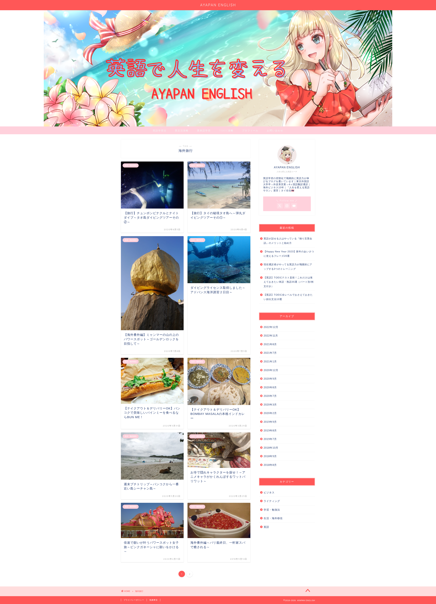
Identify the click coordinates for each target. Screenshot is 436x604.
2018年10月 (271, 447)
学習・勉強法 (272, 509)
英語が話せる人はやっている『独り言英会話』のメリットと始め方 (288, 240)
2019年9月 (270, 421)
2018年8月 (270, 464)
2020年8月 (270, 387)
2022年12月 (271, 327)
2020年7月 (270, 395)
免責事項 (153, 600)
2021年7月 (270, 352)
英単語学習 (204, 130)
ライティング (272, 501)
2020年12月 (271, 370)
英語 (266, 526)
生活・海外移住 (273, 518)
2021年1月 (270, 361)
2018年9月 (270, 456)
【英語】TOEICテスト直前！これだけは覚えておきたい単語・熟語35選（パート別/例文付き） (289, 282)
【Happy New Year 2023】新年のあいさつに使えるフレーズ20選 (289, 253)
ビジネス (269, 492)
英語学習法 (159, 130)
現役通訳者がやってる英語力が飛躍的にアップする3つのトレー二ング (288, 266)
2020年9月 (270, 378)
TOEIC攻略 (226, 130)
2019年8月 (270, 430)
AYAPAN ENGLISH (218, 5)
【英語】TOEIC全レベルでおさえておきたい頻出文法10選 (288, 297)
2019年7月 (270, 439)
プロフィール (250, 130)
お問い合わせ (275, 130)
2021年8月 (270, 344)
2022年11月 (271, 335)
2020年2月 (270, 413)
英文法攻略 (182, 130)
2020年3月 (270, 404)
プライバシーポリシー (134, 600)
